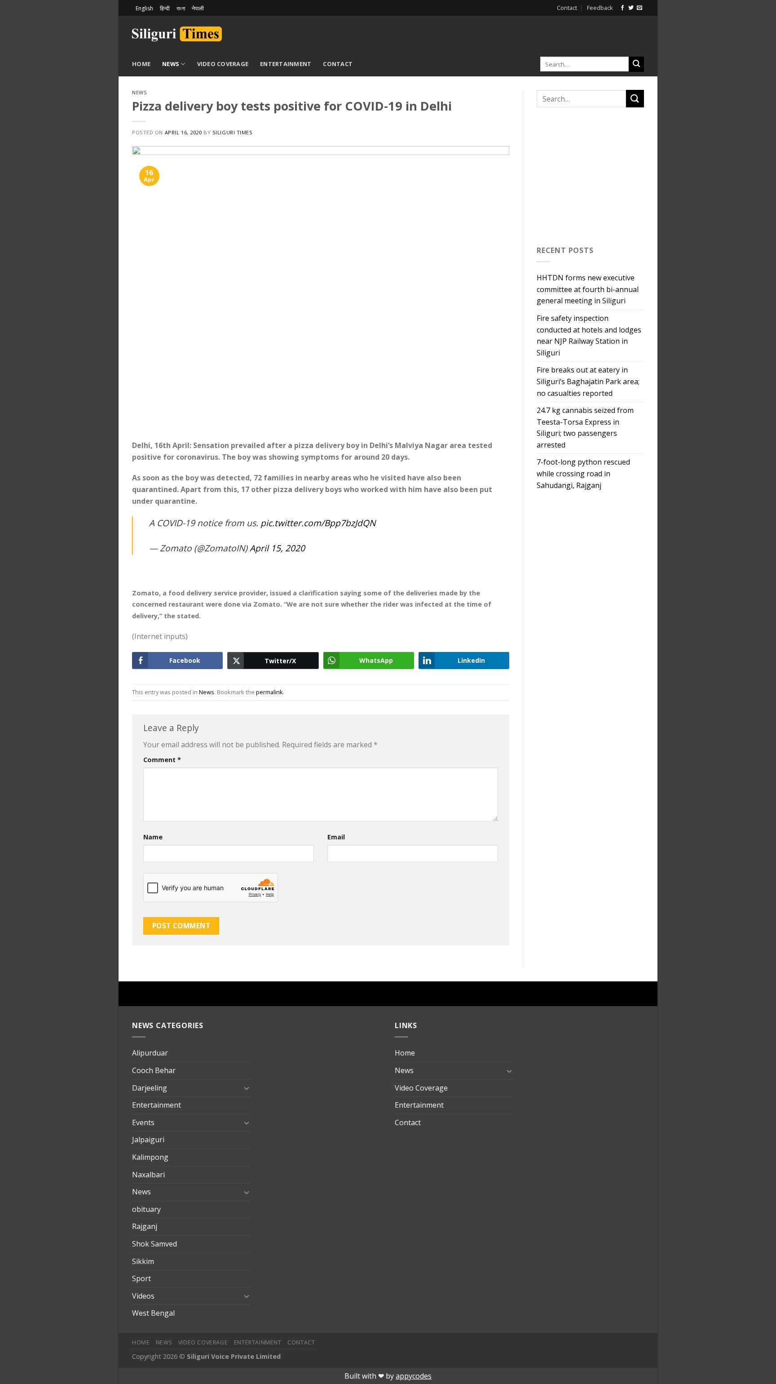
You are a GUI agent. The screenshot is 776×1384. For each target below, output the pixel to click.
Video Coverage (223, 64)
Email (336, 837)
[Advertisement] (539, 32)
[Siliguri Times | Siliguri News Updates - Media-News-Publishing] (177, 34)
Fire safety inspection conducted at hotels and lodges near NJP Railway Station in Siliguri (589, 335)
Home (141, 64)
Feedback (600, 8)
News (170, 64)
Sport (141, 1278)
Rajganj (144, 1226)
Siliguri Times (232, 132)
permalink (269, 692)
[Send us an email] (639, 8)
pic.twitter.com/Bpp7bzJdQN (317, 523)
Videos (143, 1296)
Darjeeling (149, 1088)
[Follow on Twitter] (631, 8)
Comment (162, 759)
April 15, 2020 (277, 548)
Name (153, 837)
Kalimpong (150, 1157)
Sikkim (143, 1261)
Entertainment (285, 64)
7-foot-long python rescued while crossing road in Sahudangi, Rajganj (583, 473)
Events (143, 1122)
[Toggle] (246, 1087)
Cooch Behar (154, 1070)
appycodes (414, 1376)
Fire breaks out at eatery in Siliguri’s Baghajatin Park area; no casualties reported (588, 381)
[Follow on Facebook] (622, 8)
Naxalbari (148, 1175)
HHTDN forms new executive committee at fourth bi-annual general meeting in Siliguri (588, 289)
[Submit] (636, 64)
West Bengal (153, 1313)
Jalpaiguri (148, 1139)
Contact (567, 8)
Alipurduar (150, 1053)
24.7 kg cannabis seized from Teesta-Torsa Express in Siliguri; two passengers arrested (585, 427)
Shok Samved (154, 1244)
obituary (146, 1209)
